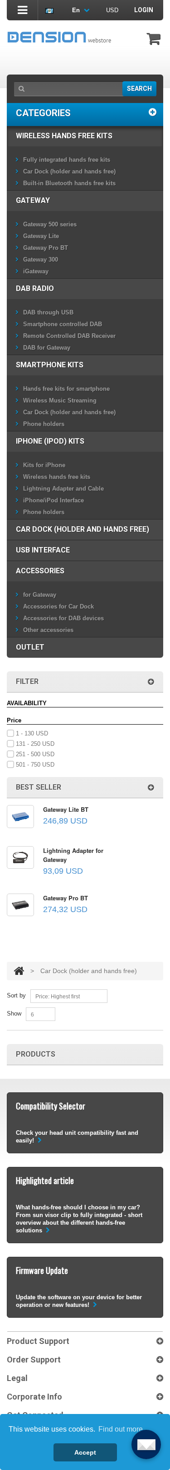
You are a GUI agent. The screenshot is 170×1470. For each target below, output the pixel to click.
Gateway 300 (40, 259)
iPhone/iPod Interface (53, 500)
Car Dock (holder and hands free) (69, 171)
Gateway (33, 200)
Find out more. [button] (121, 1429)
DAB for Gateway (46, 347)
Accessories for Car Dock (58, 606)
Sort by (16, 995)
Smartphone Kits (49, 364)
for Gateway (39, 594)
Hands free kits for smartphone (66, 388)
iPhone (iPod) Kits (50, 441)
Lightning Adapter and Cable (63, 488)
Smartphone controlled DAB (62, 324)
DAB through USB (48, 312)
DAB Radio (35, 288)
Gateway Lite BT (65, 809)
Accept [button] (85, 1452)
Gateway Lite (41, 236)
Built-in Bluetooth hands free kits (69, 183)
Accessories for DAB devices (63, 618)
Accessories (40, 570)
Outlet (30, 647)
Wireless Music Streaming (60, 400)
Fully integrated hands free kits (66, 159)
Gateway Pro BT (45, 247)
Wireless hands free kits (64, 135)
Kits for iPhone (44, 465)
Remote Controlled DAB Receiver (69, 335)
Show (14, 1013)
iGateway (36, 271)
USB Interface (43, 550)
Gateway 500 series (50, 224)
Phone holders (43, 424)
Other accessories (48, 630)
